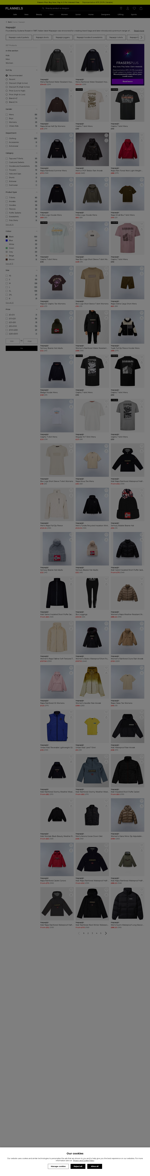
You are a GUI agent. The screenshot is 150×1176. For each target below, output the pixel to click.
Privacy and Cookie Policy (83, 1160)
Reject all (78, 1166)
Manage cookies (58, 1166)
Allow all (94, 1166)
